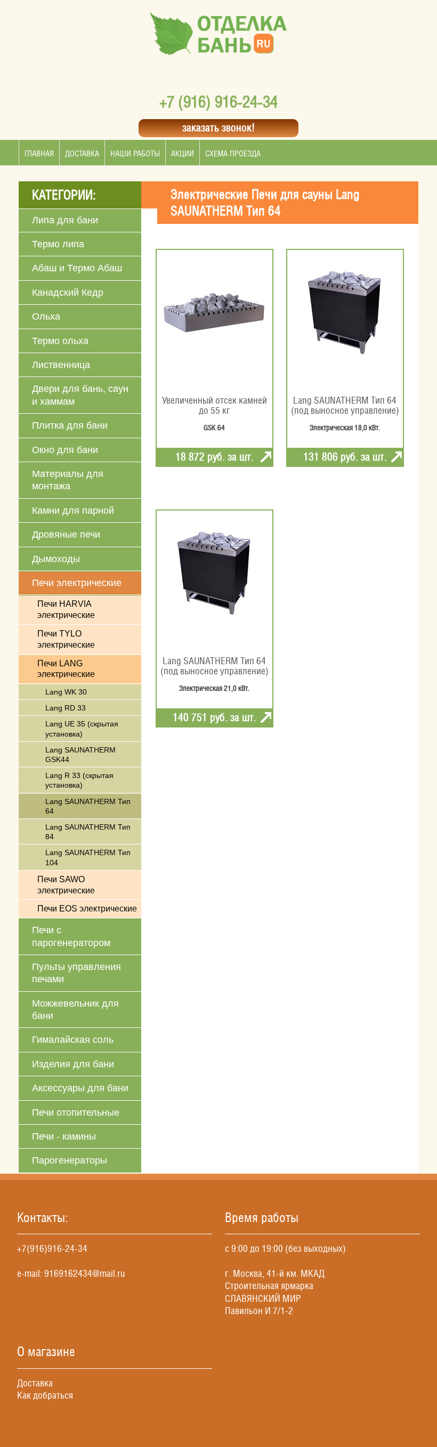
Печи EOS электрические (87, 908)
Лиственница (61, 364)
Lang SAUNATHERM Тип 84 (88, 832)
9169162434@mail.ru (84, 1273)
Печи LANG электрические (66, 669)
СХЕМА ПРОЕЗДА (233, 153)
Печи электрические (77, 583)
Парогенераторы (69, 1160)
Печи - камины (64, 1136)
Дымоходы (56, 559)
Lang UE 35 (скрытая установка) (81, 729)
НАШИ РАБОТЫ (135, 153)
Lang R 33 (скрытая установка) (79, 780)
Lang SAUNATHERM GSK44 (80, 755)
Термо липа (58, 244)
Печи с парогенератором (71, 936)
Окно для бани (65, 450)
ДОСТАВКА (82, 153)
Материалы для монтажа (67, 480)
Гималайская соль (73, 1039)
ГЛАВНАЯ (39, 153)
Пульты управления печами (76, 972)
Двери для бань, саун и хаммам (80, 394)
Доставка (35, 1383)
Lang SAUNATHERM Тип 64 (88, 806)
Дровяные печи (66, 534)
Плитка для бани (70, 425)
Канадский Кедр (67, 292)
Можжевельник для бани (75, 1009)
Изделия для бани (73, 1064)
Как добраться (45, 1395)
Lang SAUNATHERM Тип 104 (88, 857)
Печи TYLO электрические (66, 639)
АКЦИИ (182, 153)
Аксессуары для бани (80, 1088)
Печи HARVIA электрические (66, 609)
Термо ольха (60, 341)
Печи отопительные (75, 1112)
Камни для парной (73, 510)
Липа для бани (65, 220)
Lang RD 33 (65, 708)
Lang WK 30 (66, 692)
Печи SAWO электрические (66, 885)
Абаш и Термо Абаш (77, 268)
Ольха (46, 316)
